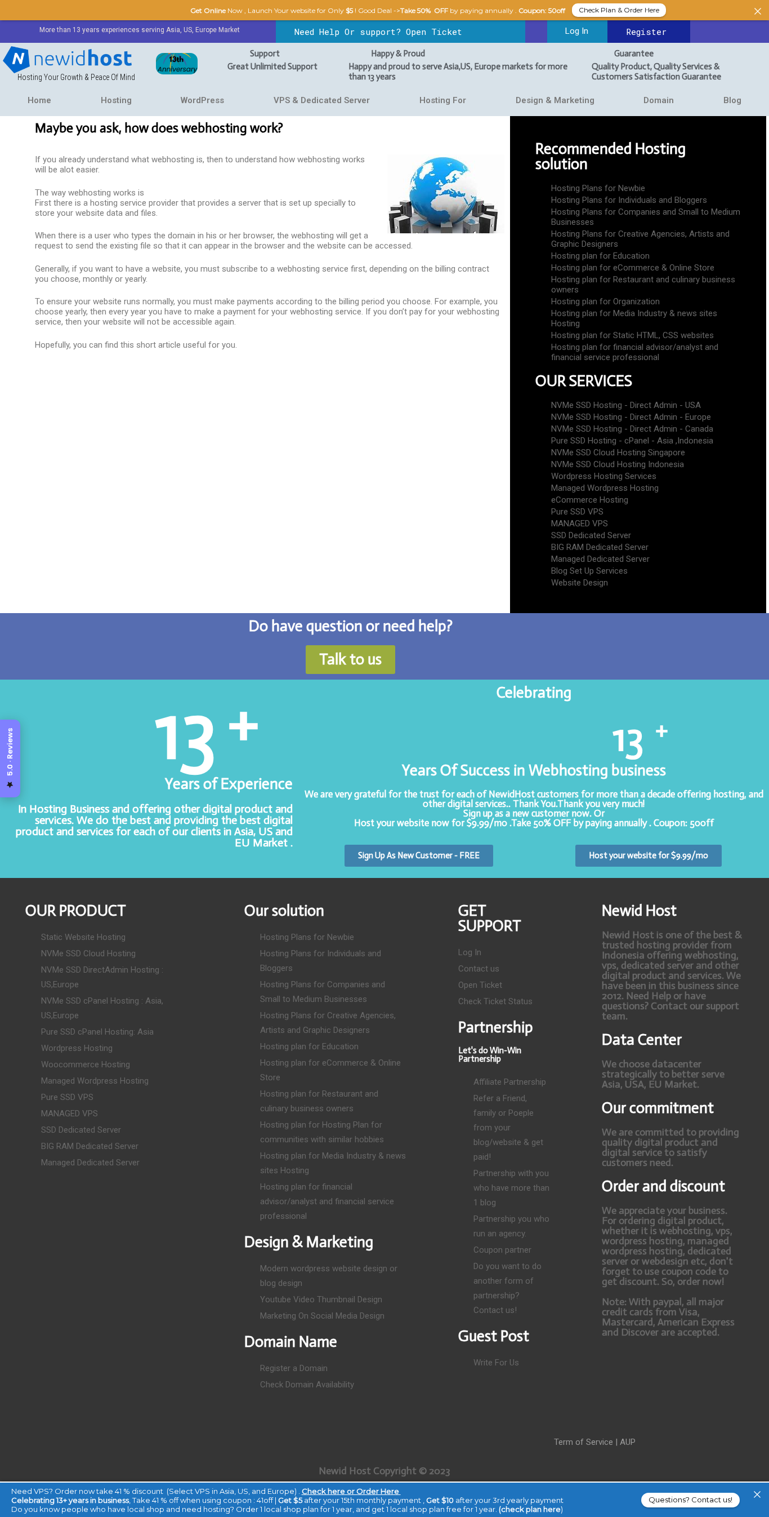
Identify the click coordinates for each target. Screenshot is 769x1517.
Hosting (116, 100)
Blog (732, 100)
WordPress (202, 100)
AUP (628, 1442)
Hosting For (442, 100)
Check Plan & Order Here (619, 10)
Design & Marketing (555, 100)
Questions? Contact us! (690, 1499)
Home (39, 100)
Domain (658, 100)
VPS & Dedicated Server (322, 100)
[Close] (757, 1495)
